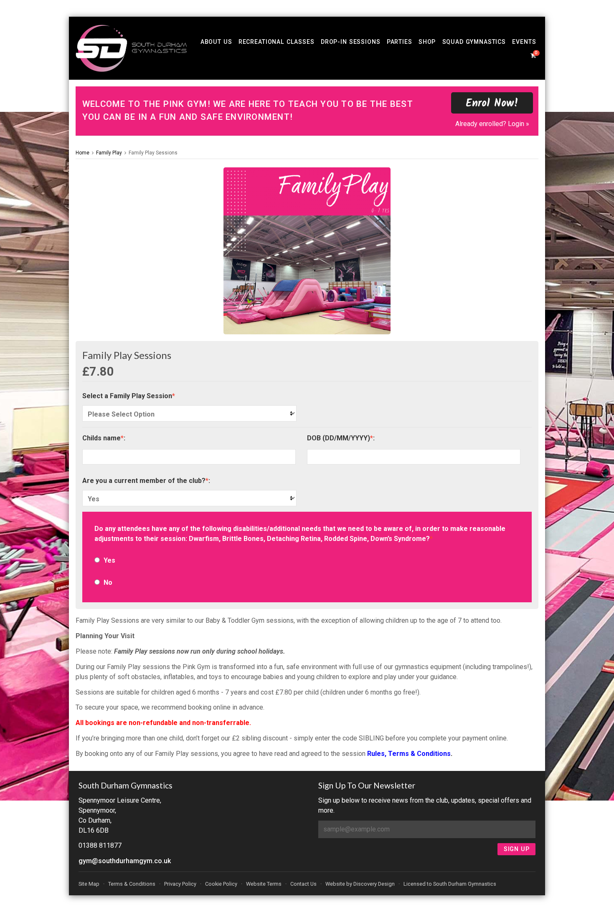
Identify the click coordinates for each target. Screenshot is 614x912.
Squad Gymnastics (474, 41)
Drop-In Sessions (351, 41)
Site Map (89, 884)
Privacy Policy (180, 884)
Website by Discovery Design (360, 884)
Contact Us (303, 884)
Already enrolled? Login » (492, 124)
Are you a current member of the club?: (146, 481)
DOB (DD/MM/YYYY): (341, 438)
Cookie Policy (221, 884)
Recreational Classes (276, 41)
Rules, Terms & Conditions (409, 754)
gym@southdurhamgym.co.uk (125, 861)
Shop (427, 41)
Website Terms (264, 884)
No (108, 582)
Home (82, 153)
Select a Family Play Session (128, 396)
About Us (216, 41)
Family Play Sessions (153, 153)
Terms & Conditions (131, 884)
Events (524, 41)
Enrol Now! (492, 103)
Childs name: (103, 438)
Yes (109, 560)
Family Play (109, 153)
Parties (399, 41)
